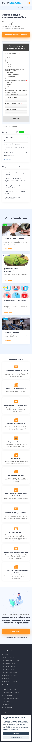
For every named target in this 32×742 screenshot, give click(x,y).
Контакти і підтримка (9, 689)
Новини (4, 712)
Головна (4, 7)
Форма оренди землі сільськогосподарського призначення (11, 270)
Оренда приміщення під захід (13, 238)
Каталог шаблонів (12, 7)
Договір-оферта (7, 695)
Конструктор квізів (8, 678)
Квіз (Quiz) (5, 654)
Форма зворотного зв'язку (10, 660)
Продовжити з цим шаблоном (16, 35)
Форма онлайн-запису (9, 672)
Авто (19, 7)
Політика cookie (7, 701)
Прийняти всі (16, 733)
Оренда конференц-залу (11, 332)
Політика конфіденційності (11, 698)
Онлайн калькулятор (9, 657)
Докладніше (8, 159)
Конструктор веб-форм (9, 675)
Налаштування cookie (16, 737)
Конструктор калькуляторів (11, 681)
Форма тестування (8, 669)
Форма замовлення (8, 663)
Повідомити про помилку (10, 692)
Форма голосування (8, 666)
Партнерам (5, 704)
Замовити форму (16, 631)
